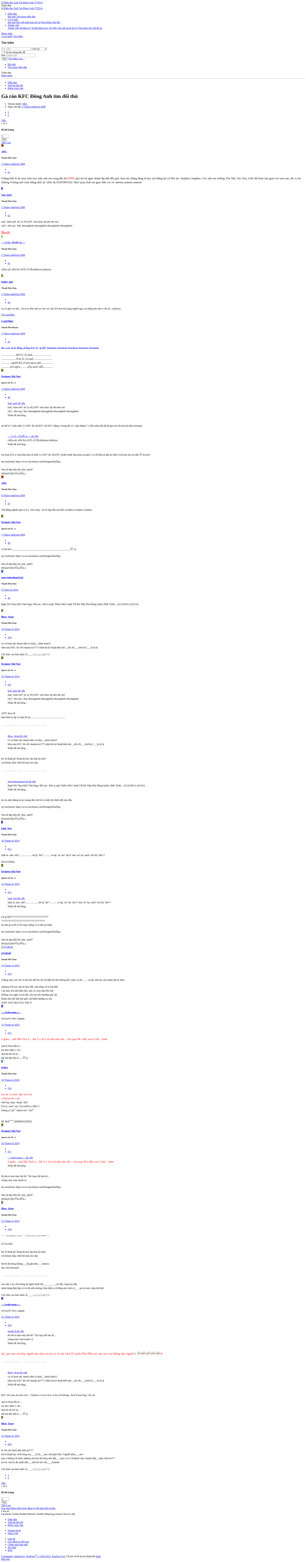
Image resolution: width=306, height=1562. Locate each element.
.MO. (25, 104)
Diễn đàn (12, 13)
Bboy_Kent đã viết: (17, 736)
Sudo (98, 1556)
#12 (9, 849)
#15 (9, 1033)
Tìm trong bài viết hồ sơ (90, 28)
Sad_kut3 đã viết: (16, 403)
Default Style (14, 1530)
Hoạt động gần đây (50, 22)
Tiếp (3, 120)
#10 (9, 637)
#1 (9, 172)
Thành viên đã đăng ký (19, 28)
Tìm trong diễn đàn (26, 16)
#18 (9, 1229)
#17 (9, 1151)
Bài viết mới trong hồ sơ (28, 22)
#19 (9, 1325)
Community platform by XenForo (33, 1556)
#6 (9, 397)
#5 (9, 342)
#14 (9, 974)
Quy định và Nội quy (18, 1541)
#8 (9, 543)
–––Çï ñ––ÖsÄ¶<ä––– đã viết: (23, 436)
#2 (9, 215)
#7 (9, 503)
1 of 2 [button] (4, 123)
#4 (9, 302)
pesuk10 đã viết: (16, 1331)
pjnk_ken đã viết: (16, 898)
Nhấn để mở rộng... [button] (17, 415)
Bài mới (12, 16)
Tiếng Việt (13, 1533)
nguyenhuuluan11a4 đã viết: (22, 781)
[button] (6, 5)
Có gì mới (13, 19)
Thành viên (13, 25)
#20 (9, 1444)
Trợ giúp (12, 1547)
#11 (9, 684)
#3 (9, 263)
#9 (9, 598)
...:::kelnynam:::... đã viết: (20, 1157)
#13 (9, 892)
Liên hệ (11, 1538)
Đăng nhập (6, 75)
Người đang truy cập (42, 28)
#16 (9, 1088)
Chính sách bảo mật (18, 1544)
